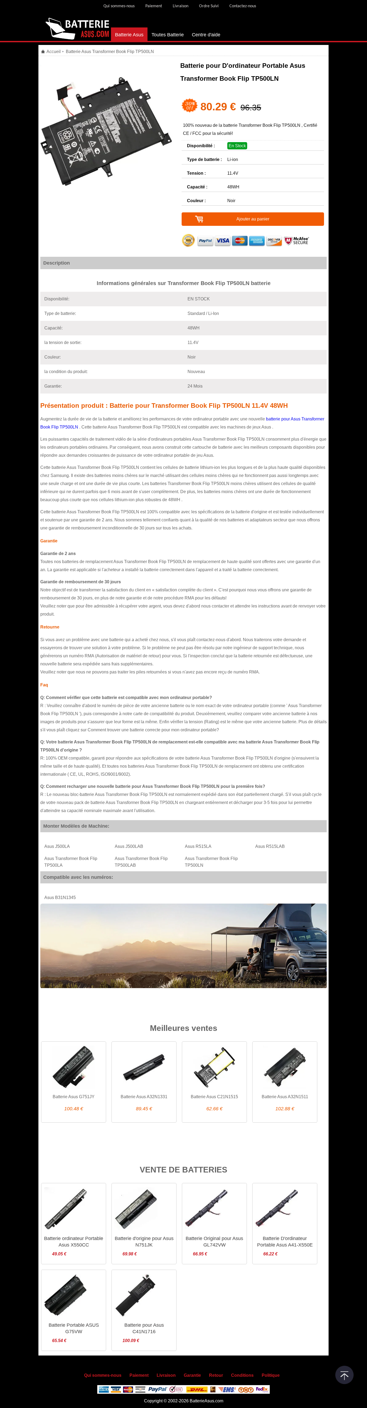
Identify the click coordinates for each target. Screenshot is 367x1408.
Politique (271, 1375)
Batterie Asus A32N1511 (285, 1096)
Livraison (180, 6)
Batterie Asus (129, 34)
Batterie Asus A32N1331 (144, 1096)
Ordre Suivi (209, 6)
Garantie (192, 1375)
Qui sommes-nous (119, 6)
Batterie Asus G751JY (74, 1096)
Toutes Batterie (168, 34)
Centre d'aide (206, 34)
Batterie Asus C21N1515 (214, 1096)
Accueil (53, 51)
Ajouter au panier (252, 219)
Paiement (153, 6)
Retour (216, 1375)
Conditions (242, 1375)
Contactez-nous (242, 6)
